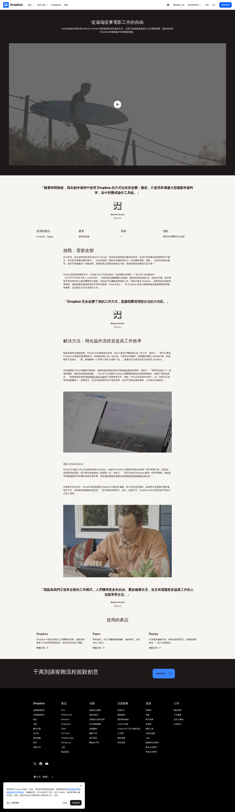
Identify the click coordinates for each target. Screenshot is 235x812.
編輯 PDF (93, 733)
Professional (66, 715)
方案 (63, 747)
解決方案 (37, 728)
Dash (63, 728)
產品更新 (65, 752)
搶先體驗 (37, 738)
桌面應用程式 (39, 710)
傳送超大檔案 (95, 710)
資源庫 (148, 724)
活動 (147, 715)
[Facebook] (41, 763)
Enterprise (66, 724)
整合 (35, 719)
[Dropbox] (14, 5)
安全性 (36, 733)
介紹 (147, 738)
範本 (35, 742)
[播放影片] (117, 104)
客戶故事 (149, 719)
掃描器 (71, 476)
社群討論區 (150, 733)
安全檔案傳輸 (95, 724)
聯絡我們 (121, 715)
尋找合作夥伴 (151, 752)
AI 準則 (121, 733)
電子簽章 (93, 738)
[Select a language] (168, 5)
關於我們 (177, 710)
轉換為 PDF (94, 742)
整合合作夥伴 (151, 747)
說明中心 (121, 710)
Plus (63, 710)
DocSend (65, 733)
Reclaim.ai (66, 742)
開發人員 (149, 728)
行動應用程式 (39, 715)
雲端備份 (93, 728)
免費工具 (37, 747)
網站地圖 (121, 738)
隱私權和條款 (123, 719)
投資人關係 (178, 719)
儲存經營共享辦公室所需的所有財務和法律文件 (127, 476)
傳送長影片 (94, 715)
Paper (50, 236)
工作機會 (177, 715)
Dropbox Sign (67, 738)
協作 (125, 370)
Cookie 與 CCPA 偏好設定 (129, 728)
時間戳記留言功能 (96, 377)
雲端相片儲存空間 (97, 719)
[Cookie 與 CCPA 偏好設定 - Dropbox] (44, 795)
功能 (35, 724)
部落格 (148, 710)
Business (65, 719)
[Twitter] (35, 763)
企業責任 (177, 724)
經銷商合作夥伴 (152, 742)
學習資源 (121, 742)
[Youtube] (47, 763)
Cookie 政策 (123, 724)
